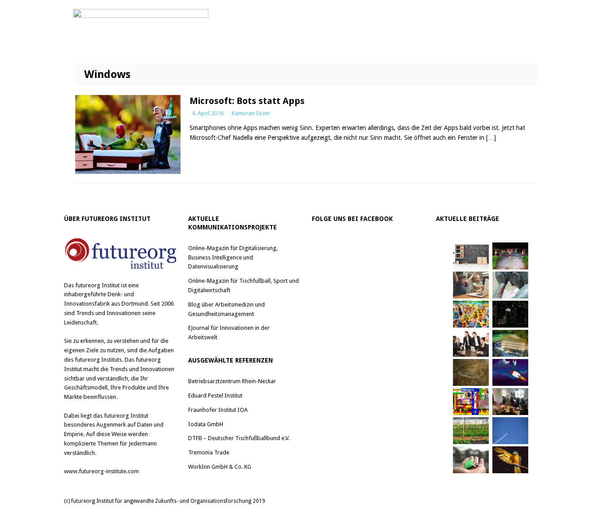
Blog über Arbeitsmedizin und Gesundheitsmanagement (226, 309)
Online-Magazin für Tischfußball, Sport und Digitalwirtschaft (243, 285)
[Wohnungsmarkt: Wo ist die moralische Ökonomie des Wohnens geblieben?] (471, 459)
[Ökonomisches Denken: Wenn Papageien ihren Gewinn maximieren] (510, 459)
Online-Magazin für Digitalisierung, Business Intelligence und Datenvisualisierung (233, 257)
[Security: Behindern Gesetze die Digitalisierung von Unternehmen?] (510, 255)
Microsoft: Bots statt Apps (247, 100)
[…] (491, 137)
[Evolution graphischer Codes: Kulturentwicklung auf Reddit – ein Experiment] (471, 401)
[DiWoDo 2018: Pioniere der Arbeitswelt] (510, 401)
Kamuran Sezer (251, 113)
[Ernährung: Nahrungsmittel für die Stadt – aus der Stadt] (471, 430)
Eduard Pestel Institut (215, 395)
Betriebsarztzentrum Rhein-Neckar (232, 381)
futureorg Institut (97, 285)
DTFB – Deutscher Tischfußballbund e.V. (238, 438)
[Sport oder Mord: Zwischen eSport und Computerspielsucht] (471, 285)
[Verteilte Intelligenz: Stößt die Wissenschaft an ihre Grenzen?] (510, 314)
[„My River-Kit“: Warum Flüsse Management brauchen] (510, 343)
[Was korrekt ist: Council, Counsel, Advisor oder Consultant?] (471, 343)
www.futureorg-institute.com (101, 471)
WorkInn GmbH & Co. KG (219, 466)
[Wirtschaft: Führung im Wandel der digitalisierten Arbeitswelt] (510, 430)
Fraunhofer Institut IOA (218, 409)
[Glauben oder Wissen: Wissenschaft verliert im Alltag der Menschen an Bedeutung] (510, 285)
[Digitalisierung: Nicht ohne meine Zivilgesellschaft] (471, 314)
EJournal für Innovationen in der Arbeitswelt (229, 332)
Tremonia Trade (208, 452)
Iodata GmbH (205, 424)
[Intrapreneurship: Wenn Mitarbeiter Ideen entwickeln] (510, 372)
